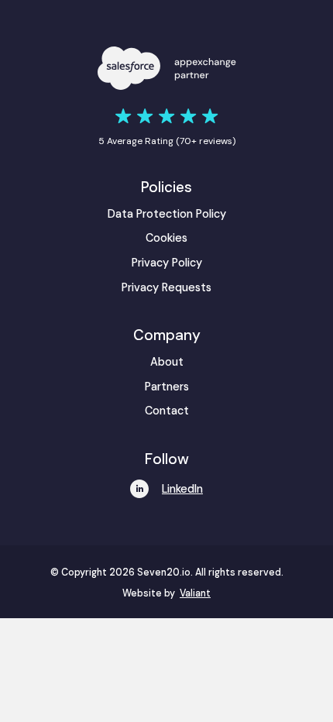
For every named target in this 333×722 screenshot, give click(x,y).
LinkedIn (182, 489)
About (167, 362)
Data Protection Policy (167, 214)
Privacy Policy (167, 263)
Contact (167, 411)
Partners (167, 387)
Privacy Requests (166, 287)
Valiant (195, 593)
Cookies (166, 238)
